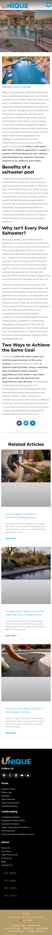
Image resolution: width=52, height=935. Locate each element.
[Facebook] (4, 775)
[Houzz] (28, 775)
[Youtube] (22, 775)
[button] (48, 5)
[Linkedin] (16, 775)
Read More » (11, 538)
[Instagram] (10, 775)
